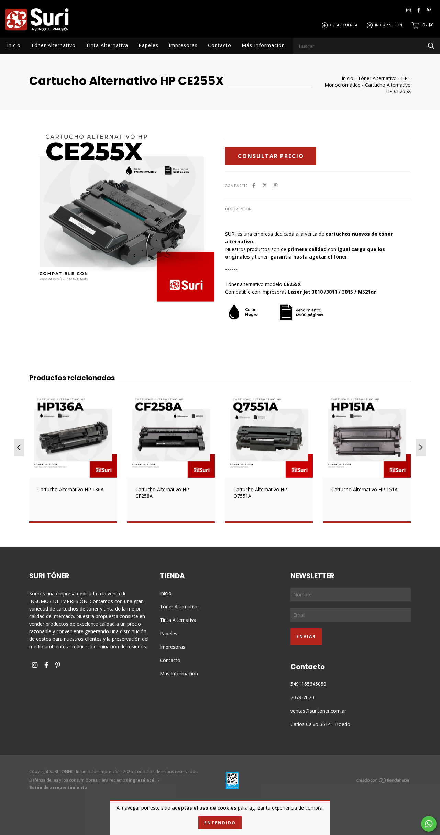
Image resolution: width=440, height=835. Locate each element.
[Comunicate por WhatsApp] (429, 824)
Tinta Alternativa (107, 45)
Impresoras (183, 45)
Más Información (263, 45)
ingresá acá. (142, 780)
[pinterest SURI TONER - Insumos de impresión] (428, 10)
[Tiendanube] (383, 781)
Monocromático (342, 84)
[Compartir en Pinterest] (275, 185)
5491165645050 (308, 684)
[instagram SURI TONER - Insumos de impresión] (409, 10)
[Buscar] (431, 46)
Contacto (219, 45)
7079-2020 (302, 697)
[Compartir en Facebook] (254, 185)
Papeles (148, 45)
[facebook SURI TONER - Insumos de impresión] (419, 10)
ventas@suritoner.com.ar (318, 710)
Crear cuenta (344, 25)
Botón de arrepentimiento (58, 787)
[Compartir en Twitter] (265, 185)
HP (404, 78)
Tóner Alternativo (53, 45)
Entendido (220, 823)
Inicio (14, 45)
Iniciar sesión (388, 25)
